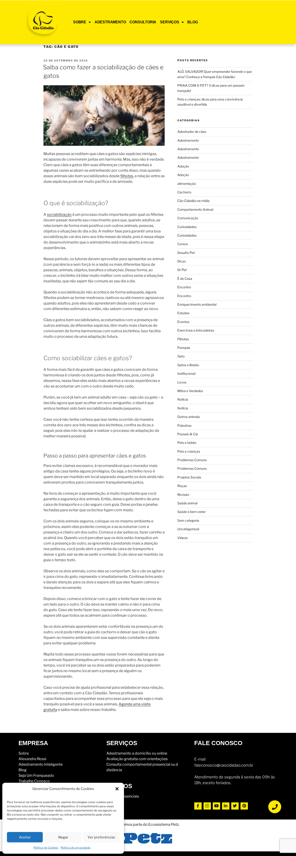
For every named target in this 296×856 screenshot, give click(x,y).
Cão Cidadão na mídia (193, 201)
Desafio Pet (186, 253)
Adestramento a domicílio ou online (136, 753)
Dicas (181, 261)
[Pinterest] (244, 806)
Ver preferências (101, 837)
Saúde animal (187, 503)
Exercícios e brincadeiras (195, 330)
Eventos (183, 322)
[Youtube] (216, 806)
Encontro (184, 287)
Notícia (182, 399)
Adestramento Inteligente (40, 764)
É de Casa (184, 278)
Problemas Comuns (192, 460)
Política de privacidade (75, 847)
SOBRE (79, 22)
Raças (182, 486)
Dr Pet (182, 270)
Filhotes (183, 339)
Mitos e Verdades (190, 391)
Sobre (23, 753)
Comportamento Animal (195, 209)
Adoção (183, 166)
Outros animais (188, 417)
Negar (63, 837)
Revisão (183, 495)
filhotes (126, 176)
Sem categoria (188, 520)
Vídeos (182, 538)
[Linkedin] (225, 806)
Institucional (186, 373)
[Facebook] (198, 806)
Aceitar (25, 837)
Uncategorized (188, 529)
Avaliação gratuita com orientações (137, 759)
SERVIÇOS (169, 22)
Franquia (183, 348)
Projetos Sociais (189, 477)
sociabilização (59, 214)
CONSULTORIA (143, 22)
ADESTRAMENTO (110, 22)
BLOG (192, 22)
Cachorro (184, 192)
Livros (181, 382)
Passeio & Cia (187, 434)
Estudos (183, 313)
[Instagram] (207, 806)
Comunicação (187, 218)
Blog (22, 770)
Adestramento (188, 140)
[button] (117, 788)
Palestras (184, 425)
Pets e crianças (188, 451)
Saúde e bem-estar (191, 512)
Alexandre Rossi (32, 759)
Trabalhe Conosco (34, 781)
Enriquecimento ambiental (196, 304)
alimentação (186, 184)
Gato (181, 356)
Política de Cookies (46, 847)
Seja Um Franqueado (36, 775)
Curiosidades (187, 227)
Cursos (182, 244)
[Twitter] (235, 806)
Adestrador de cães (191, 132)
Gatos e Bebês (188, 365)
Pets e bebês (186, 443)
